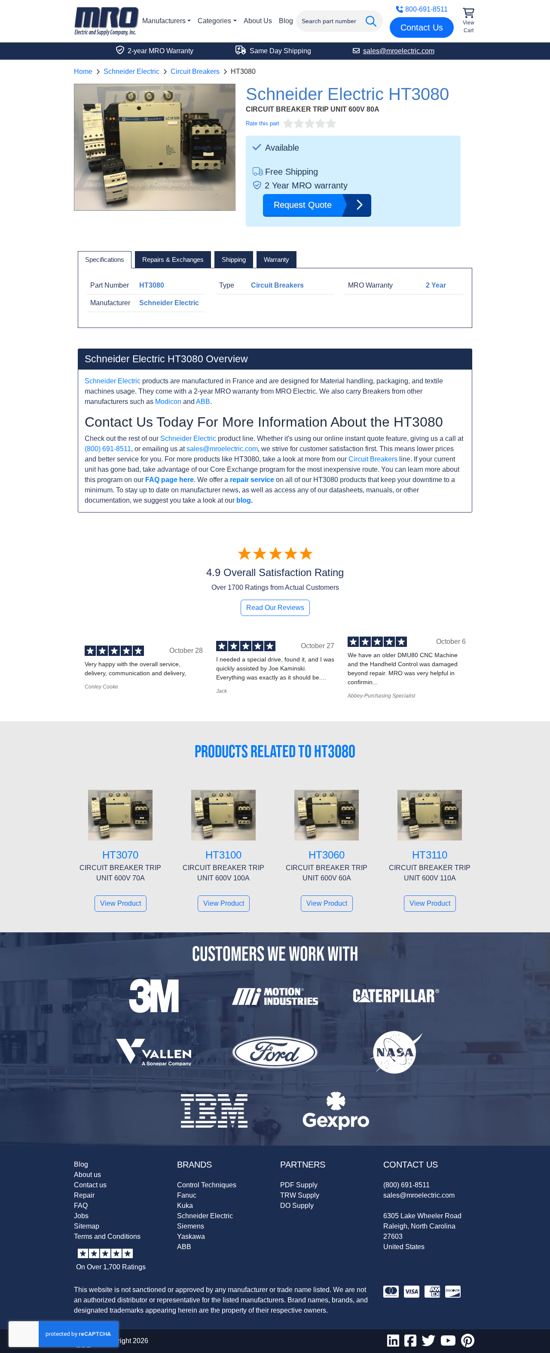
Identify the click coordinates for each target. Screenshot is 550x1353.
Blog (286, 20)
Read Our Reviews (275, 607)
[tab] (104, 259)
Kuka (185, 1205)
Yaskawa (191, 1236)
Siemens (190, 1226)
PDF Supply (299, 1185)
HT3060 (327, 855)
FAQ (81, 1205)
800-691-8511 (426, 9)
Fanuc (186, 1195)
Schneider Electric (131, 71)
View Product (120, 903)
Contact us (90, 1185)
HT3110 (429, 855)
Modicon (168, 401)
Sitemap (86, 1226)
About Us (258, 20)
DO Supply (297, 1205)
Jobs (81, 1216)
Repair (84, 1195)
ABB (203, 401)
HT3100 (223, 855)
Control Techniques (206, 1185)
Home (83, 71)
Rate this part (262, 123)
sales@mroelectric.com (222, 448)
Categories (214, 20)
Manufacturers (164, 20)
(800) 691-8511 (108, 448)
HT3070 (120, 855)
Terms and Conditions (107, 1236)
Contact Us (421, 27)
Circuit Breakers (195, 71)
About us (87, 1174)
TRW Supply (299, 1195)
